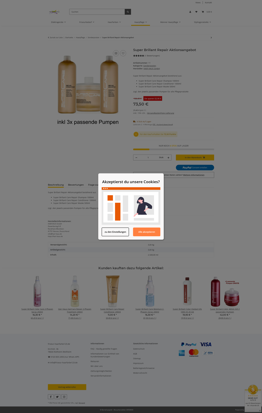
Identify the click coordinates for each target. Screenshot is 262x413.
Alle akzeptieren (146, 231)
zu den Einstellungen (115, 231)
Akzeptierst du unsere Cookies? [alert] (131, 181)
